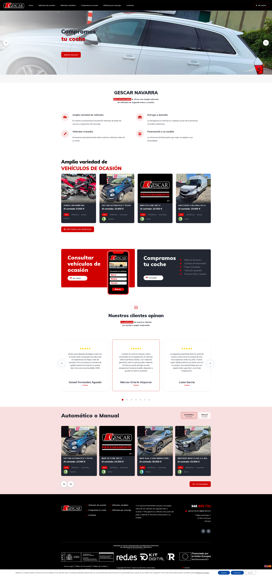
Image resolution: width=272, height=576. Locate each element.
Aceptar (224, 573)
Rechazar (237, 573)
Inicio (31, 5)
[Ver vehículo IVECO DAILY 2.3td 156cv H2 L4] (193, 198)
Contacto (130, 5)
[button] (122, 400)
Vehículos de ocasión (46, 5)
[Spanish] (269, 566)
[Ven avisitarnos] (136, 43)
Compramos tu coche (89, 5)
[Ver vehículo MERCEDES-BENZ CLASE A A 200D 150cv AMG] (193, 451)
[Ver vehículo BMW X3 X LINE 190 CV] (155, 198)
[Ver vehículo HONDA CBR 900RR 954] (78, 198)
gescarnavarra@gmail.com (199, 511)
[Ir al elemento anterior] (64, 484)
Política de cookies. (202, 573)
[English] (266, 566)
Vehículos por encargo (112, 5)
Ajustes (250, 573)
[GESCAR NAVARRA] (13, 5)
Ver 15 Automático (200, 484)
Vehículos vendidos (68, 5)
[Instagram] (208, 531)
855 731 (201, 506)
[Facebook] (203, 531)
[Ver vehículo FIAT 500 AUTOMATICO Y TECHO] (116, 198)
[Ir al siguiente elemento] (71, 484)
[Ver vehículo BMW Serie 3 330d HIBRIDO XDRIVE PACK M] (155, 451)
